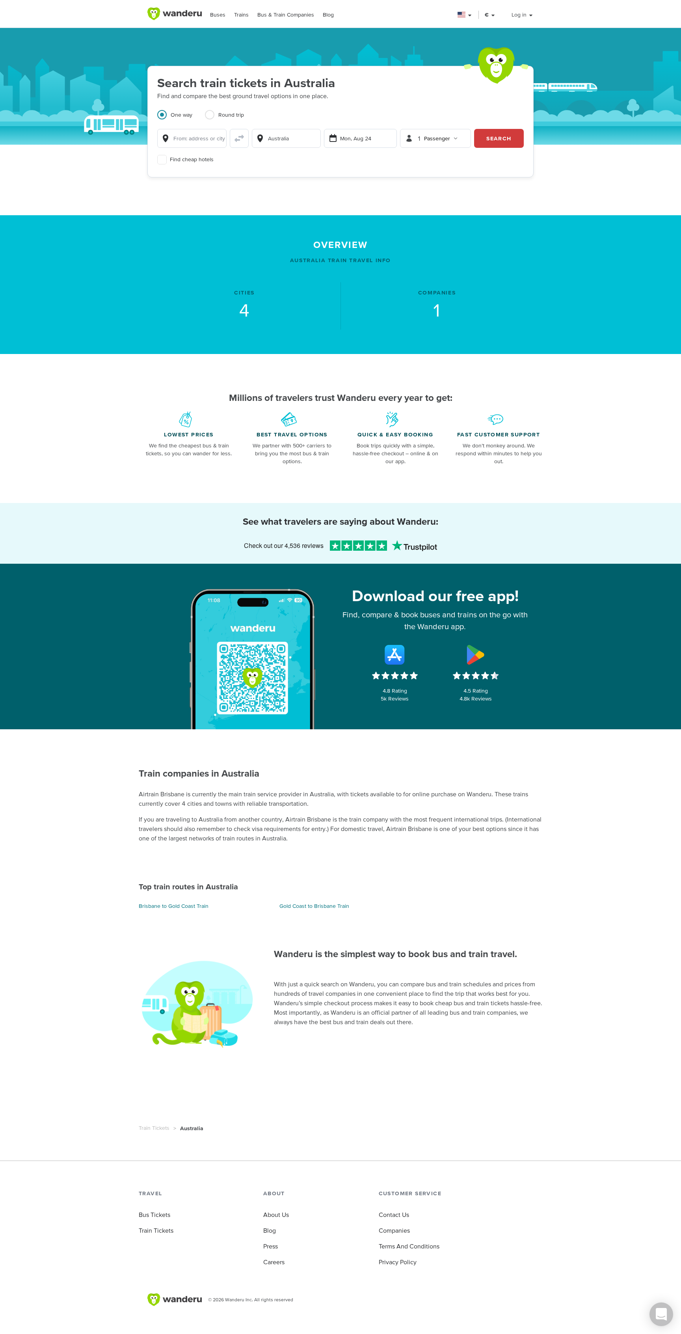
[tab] (181, 119)
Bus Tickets (154, 1214)
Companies (394, 1230)
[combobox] (192, 138)
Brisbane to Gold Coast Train (173, 906)
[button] (465, 15)
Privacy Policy (398, 1261)
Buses (217, 14)
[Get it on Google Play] (475, 655)
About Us (276, 1214)
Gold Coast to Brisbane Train (314, 906)
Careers (274, 1261)
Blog (328, 14)
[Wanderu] (174, 14)
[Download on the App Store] (395, 655)
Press (270, 1246)
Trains (241, 14)
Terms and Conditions (409, 1246)
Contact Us (394, 1214)
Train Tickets (154, 1128)
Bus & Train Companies (285, 14)
